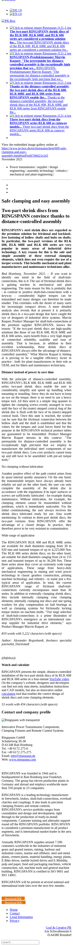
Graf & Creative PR (58, 927)
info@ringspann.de (23, 756)
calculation (8, 693)
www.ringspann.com (22, 759)
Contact (15, 913)
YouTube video (59, 679)
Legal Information (21, 917)
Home (14, 909)
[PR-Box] (8, 21)
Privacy (14, 920)
